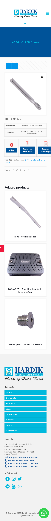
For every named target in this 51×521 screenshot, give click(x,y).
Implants (34, 160)
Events (9, 425)
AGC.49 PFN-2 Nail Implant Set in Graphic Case (25, 291)
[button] (42, 77)
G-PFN (27, 160)
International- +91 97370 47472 (23, 466)
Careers (10, 420)
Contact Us (11, 430)
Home (9, 392)
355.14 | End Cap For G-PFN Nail (25, 344)
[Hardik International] (25, 14)
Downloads (11, 414)
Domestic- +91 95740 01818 (21, 460)
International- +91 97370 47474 (23, 463)
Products (10, 403)
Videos (9, 409)
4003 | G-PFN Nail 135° (26, 236)
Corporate (11, 398)
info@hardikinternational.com (23, 457)
